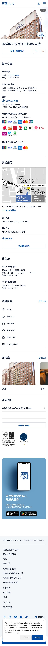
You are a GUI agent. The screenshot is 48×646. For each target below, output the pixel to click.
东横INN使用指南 (10, 582)
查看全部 (42, 301)
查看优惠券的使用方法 (15, 504)
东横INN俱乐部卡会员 (12, 578)
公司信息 (6, 602)
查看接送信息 (24, 246)
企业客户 (6, 588)
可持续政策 (7, 607)
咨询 (5, 597)
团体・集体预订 (17, 51)
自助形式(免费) (11, 100)
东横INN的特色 (9, 568)
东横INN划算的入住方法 (13, 573)
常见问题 (6, 592)
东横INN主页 (7, 540)
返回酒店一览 (24, 425)
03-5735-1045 (13, 75)
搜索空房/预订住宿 (10, 549)
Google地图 (10, 210)
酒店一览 (18, 540)
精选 (5, 558)
